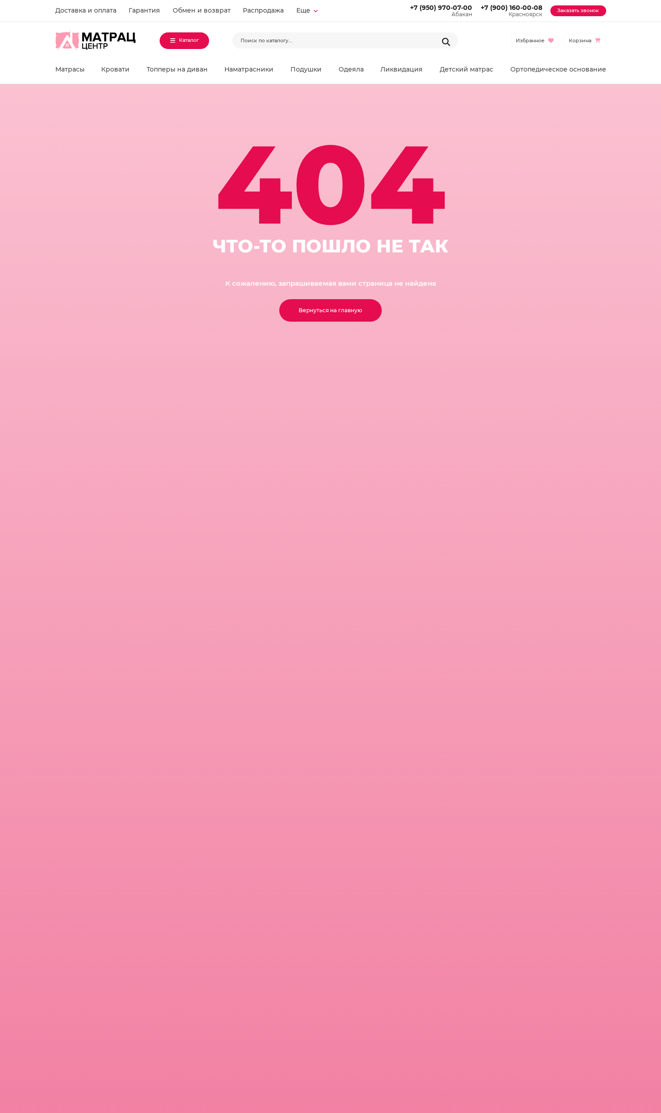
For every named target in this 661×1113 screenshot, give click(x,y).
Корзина (580, 41)
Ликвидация (401, 69)
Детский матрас (466, 69)
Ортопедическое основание (558, 69)
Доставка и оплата (85, 10)
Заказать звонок (578, 10)
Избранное (530, 41)
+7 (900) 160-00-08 (511, 7)
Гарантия (144, 10)
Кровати (115, 69)
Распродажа (263, 10)
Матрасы (70, 69)
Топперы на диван (177, 69)
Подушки (306, 69)
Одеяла (351, 69)
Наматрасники (248, 69)
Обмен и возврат (202, 10)
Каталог (189, 40)
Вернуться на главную (330, 310)
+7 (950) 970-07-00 (441, 7)
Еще (303, 10)
